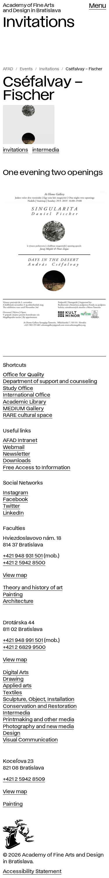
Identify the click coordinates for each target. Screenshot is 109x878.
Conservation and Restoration (40, 706)
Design (11, 733)
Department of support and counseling (50, 381)
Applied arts (17, 686)
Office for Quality (23, 375)
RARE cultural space (27, 415)
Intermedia (45, 150)
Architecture (18, 601)
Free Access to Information (36, 467)
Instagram (15, 493)
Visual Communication (30, 740)
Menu (97, 6)
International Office (26, 395)
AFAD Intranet (20, 440)
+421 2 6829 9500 (24, 647)
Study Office (18, 388)
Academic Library (24, 402)
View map (15, 575)
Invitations (49, 69)
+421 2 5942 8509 (24, 779)
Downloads (17, 461)
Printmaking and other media (38, 719)
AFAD (8, 69)
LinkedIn (13, 513)
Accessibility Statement (32, 871)
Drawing (13, 679)
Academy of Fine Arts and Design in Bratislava (32, 8)
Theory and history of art (32, 588)
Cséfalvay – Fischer (84, 69)
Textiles (12, 693)
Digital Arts (16, 672)
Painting (13, 594)
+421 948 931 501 (23, 556)
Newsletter (16, 454)
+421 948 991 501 (23, 640)
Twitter (11, 506)
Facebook (15, 499)
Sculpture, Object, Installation (38, 699)
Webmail (13, 447)
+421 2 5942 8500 (24, 563)
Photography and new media (38, 726)
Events (26, 69)
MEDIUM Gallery (23, 408)
